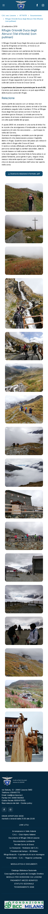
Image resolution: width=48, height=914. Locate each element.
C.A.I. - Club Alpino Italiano (24, 834)
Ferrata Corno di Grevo (24, 844)
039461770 (15, 792)
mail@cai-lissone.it (14, 795)
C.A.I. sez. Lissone (9, 15)
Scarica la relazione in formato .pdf (25, 174)
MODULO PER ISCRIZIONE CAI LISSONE (24, 877)
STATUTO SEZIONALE (24, 884)
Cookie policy (26, 803)
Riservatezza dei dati (10, 803)
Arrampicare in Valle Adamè (24, 831)
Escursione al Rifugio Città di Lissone (24, 838)
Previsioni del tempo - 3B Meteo (24, 851)
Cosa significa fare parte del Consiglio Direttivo (24, 874)
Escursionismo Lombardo (24, 841)
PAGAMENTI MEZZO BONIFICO (24, 880)
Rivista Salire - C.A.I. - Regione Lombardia (24, 858)
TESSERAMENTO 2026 (24, 887)
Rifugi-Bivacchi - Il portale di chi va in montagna (24, 854)
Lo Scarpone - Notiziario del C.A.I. (24, 848)
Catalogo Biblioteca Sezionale (24, 870)
